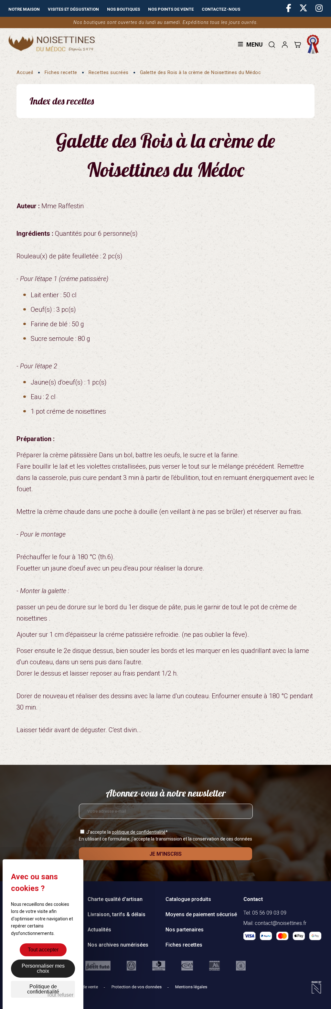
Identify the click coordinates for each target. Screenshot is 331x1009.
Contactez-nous (221, 9)
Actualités (99, 930)
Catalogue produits (188, 899)
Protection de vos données (137, 986)
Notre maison (24, 9)
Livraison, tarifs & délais (116, 914)
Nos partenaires (185, 930)
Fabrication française (314, 44)
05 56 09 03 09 (269, 913)
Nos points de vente (171, 9)
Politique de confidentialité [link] (43, 989)
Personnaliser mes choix (43, 968)
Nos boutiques (123, 9)
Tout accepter (43, 949)
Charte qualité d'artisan (115, 899)
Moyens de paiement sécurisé (201, 914)
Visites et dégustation (73, 9)
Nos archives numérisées (118, 945)
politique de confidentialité (139, 832)
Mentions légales (191, 986)
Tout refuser (60, 995)
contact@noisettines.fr (280, 923)
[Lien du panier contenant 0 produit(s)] (298, 44)
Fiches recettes (184, 945)
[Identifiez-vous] (285, 44)
